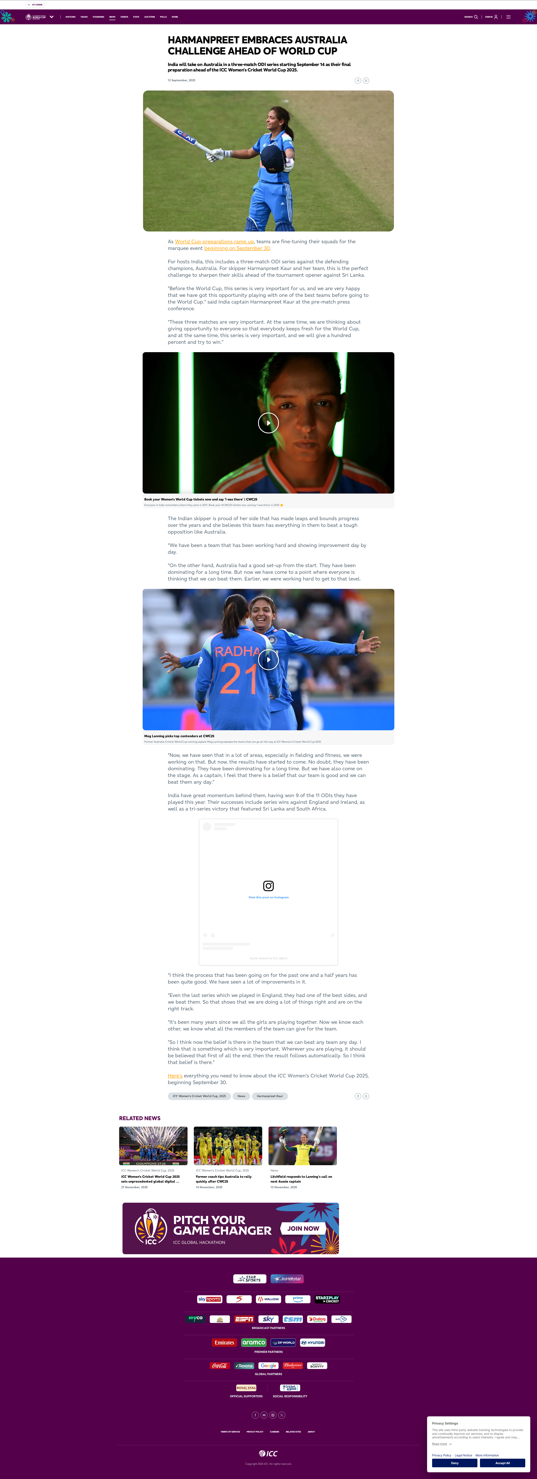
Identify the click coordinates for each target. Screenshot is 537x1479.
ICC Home (37, 4)
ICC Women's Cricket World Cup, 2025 (199, 1096)
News (241, 1096)
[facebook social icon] (255, 1415)
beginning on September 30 (237, 248)
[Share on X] (366, 81)
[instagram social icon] (272, 1415)
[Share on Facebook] (358, 81)
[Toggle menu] (508, 17)
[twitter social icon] (281, 1415)
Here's (175, 1076)
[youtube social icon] (264, 1415)
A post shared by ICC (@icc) (268, 958)
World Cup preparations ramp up (214, 241)
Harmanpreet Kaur (270, 1096)
